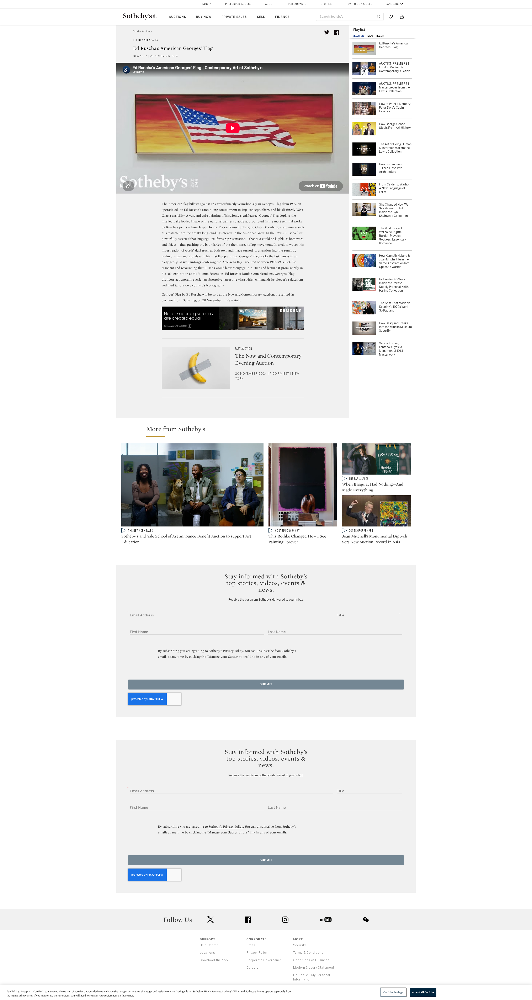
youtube (326, 919)
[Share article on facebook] (336, 32)
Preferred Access (238, 4)
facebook (248, 920)
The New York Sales (145, 40)
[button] (268, 431)
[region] (266, 992)
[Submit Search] (379, 16)
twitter (210, 919)
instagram (285, 920)
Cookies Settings (393, 992)
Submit (266, 684)
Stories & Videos (143, 31)
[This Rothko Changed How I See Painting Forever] (302, 485)
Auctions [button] (177, 17)
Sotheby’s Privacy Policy (226, 651)
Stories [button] (326, 4)
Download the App (214, 960)
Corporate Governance (264, 960)
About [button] (269, 4)
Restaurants (297, 4)
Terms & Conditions (308, 953)
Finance (282, 17)
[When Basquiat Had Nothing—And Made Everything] (376, 459)
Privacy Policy (257, 953)
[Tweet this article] (326, 32)
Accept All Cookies (423, 992)
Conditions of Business (311, 960)
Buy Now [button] (203, 17)
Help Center (209, 945)
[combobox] (350, 17)
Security (299, 945)
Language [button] (393, 4)
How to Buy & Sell (359, 4)
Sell (261, 17)
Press (250, 945)
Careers (252, 967)
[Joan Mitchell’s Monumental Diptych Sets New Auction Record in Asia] (376, 511)
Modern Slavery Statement (313, 967)
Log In (207, 4)
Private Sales (234, 17)
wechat (366, 920)
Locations (207, 953)
